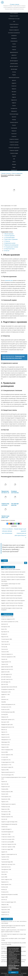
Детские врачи (14, 58)
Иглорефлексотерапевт (6, 689)
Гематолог (3, 641)
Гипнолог (3, 659)
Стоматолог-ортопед (14, 144)
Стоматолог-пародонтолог (14, 147)
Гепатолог (3, 649)
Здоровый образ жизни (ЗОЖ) (8, 687)
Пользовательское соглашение (16, 974)
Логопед (14, 72)
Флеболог (3, 887)
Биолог (3, 629)
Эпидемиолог (4, 912)
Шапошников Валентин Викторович (17, 572)
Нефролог (14, 102)
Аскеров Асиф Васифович (16, 595)
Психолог (14, 125)
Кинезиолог (4, 699)
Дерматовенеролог (14, 52)
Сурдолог (3, 851)
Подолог (3, 781)
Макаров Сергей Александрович (17, 590)
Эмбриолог (3, 904)
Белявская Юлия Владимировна (17, 577)
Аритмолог (3, 624)
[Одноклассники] (9, 523)
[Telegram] (17, 523)
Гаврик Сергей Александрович (18, 600)
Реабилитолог (4, 806)
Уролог (14, 161)
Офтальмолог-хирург (6, 767)
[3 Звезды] (14, 526)
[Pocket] (20, 523)
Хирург (14, 167)
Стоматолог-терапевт (14, 150)
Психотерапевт (14, 128)
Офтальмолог (14, 111)
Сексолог (3, 819)
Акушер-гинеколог (14, 27)
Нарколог (14, 94)
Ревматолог (14, 130)
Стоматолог (14, 136)
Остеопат (3, 757)
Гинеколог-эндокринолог (7, 656)
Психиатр (14, 119)
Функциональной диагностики (8, 894)
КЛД (2, 702)
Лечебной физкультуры (6, 712)
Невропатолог (14, 100)
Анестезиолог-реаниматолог (14, 32)
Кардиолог (14, 83)
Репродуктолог (4, 814)
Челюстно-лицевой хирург (7, 902)
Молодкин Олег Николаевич (16, 605)
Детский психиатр (14, 63)
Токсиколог (4, 859)
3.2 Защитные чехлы (9, 248)
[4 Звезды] (15, 526)
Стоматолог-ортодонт (14, 142)
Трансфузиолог (4, 869)
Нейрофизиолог (5, 739)
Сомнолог (3, 826)
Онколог (14, 105)
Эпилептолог (4, 914)
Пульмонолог (4, 799)
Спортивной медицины (6, 831)
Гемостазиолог (4, 644)
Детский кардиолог (14, 60)
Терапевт (14, 156)
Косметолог (14, 86)
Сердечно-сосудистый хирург (8, 821)
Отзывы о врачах (14, 4)
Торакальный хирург (6, 861)
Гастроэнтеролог (14, 41)
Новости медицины (14, 13)
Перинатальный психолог (14, 77)
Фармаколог (4, 882)
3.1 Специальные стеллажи (11, 247)
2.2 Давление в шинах (9, 243)
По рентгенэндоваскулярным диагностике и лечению (13, 777)
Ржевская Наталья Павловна (16, 603)
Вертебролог (14, 38)
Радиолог (3, 801)
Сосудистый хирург (5, 829)
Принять (13, 972)
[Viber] (13, 523)
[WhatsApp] (15, 523)
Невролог (14, 97)
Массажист (14, 91)
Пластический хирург (14, 114)
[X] (11, 523)
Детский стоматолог (14, 66)
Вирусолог (3, 636)
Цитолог (3, 899)
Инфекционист (4, 692)
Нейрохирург (4, 742)
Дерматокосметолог (6, 669)
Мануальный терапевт (6, 719)
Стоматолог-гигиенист (14, 139)
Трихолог (3, 872)
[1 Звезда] (11, 526)
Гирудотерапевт (5, 661)
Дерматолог (14, 55)
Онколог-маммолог (5, 754)
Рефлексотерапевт (5, 816)
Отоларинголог (14, 108)
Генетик (14, 43)
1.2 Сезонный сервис (9, 237)
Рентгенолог (14, 133)
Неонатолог (4, 744)
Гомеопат (14, 49)
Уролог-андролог (5, 879)
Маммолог (14, 88)
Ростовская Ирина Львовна (15, 588)
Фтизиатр (14, 164)
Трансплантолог (5, 867)
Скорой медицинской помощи (8, 824)
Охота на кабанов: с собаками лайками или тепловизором (7, 531)
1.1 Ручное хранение (9, 235)
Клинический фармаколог (7, 704)
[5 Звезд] (16, 526)
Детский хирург (14, 69)
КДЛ (2, 697)
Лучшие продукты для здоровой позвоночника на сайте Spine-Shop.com (20, 532)
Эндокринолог (14, 170)
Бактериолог (14, 35)
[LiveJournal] (19, 523)
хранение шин (9, 280)
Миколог (3, 729)
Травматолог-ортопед (6, 864)
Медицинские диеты (14, 15)
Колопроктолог (5, 707)
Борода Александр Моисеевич (16, 574)
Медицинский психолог (6, 727)
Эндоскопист (4, 909)
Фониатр (3, 889)
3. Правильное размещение (10, 245)
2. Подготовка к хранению (10, 239)
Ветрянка (3, 634)
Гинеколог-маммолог (6, 654)
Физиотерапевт (5, 884)
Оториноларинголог (6, 762)
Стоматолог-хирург (14, 153)
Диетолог (14, 80)
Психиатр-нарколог (14, 122)
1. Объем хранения (8, 234)
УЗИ (14, 158)
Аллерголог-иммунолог (14, 30)
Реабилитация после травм (14, 18)
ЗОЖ (14, 21)
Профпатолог (4, 786)
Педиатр (14, 74)
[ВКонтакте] (7, 523)
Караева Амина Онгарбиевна (16, 593)
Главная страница (6, 173)
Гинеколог (14, 46)
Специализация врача (14, 24)
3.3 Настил (6, 250)
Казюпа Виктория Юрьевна (15, 598)
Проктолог (14, 116)
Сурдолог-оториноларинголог (8, 854)
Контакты (7, 974)
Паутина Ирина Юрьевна (14, 569)
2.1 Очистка (7, 241)
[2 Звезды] (12, 526)
